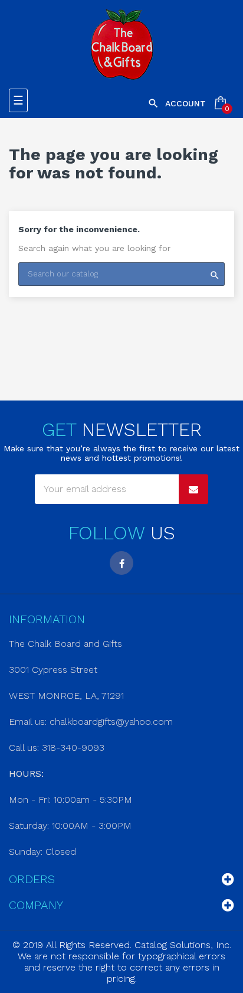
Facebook (121, 563)
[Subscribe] (193, 489)
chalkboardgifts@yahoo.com (111, 721)
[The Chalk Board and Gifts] (121, 44)
